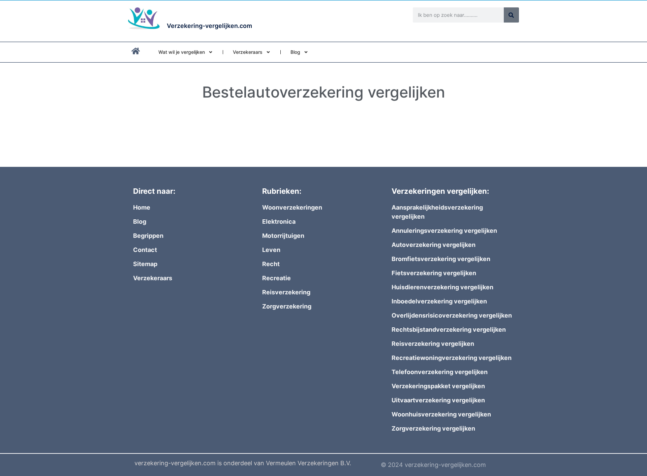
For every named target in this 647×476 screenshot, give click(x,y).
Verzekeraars (248, 52)
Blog (295, 52)
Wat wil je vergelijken (181, 52)
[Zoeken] (511, 15)
